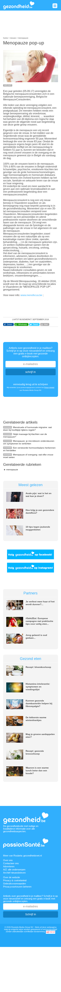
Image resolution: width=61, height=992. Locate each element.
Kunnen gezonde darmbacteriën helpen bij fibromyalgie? (39, 703)
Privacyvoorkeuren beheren (17, 886)
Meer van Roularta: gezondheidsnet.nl (22, 855)
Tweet (35, 324)
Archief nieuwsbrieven (14, 872)
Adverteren (8, 866)
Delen (9, 324)
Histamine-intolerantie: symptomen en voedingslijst (38, 687)
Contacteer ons (11, 863)
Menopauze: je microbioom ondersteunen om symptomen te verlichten (28, 442)
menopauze (12, 469)
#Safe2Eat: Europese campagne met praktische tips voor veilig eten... (39, 621)
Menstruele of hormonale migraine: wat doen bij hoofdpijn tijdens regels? (27, 428)
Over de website (11, 877)
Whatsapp (22, 324)
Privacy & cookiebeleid (14, 880)
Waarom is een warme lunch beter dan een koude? (37, 770)
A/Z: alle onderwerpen (14, 869)
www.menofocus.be (31, 295)
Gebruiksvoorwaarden (14, 883)
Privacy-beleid (49, 387)
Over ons (8, 860)
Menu (55, 5)
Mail (46, 324)
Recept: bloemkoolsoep (38, 667)
